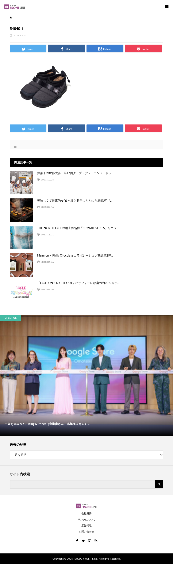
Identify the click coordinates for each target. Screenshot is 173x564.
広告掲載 (86, 525)
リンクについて (86, 519)
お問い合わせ (86, 531)
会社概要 (86, 513)
